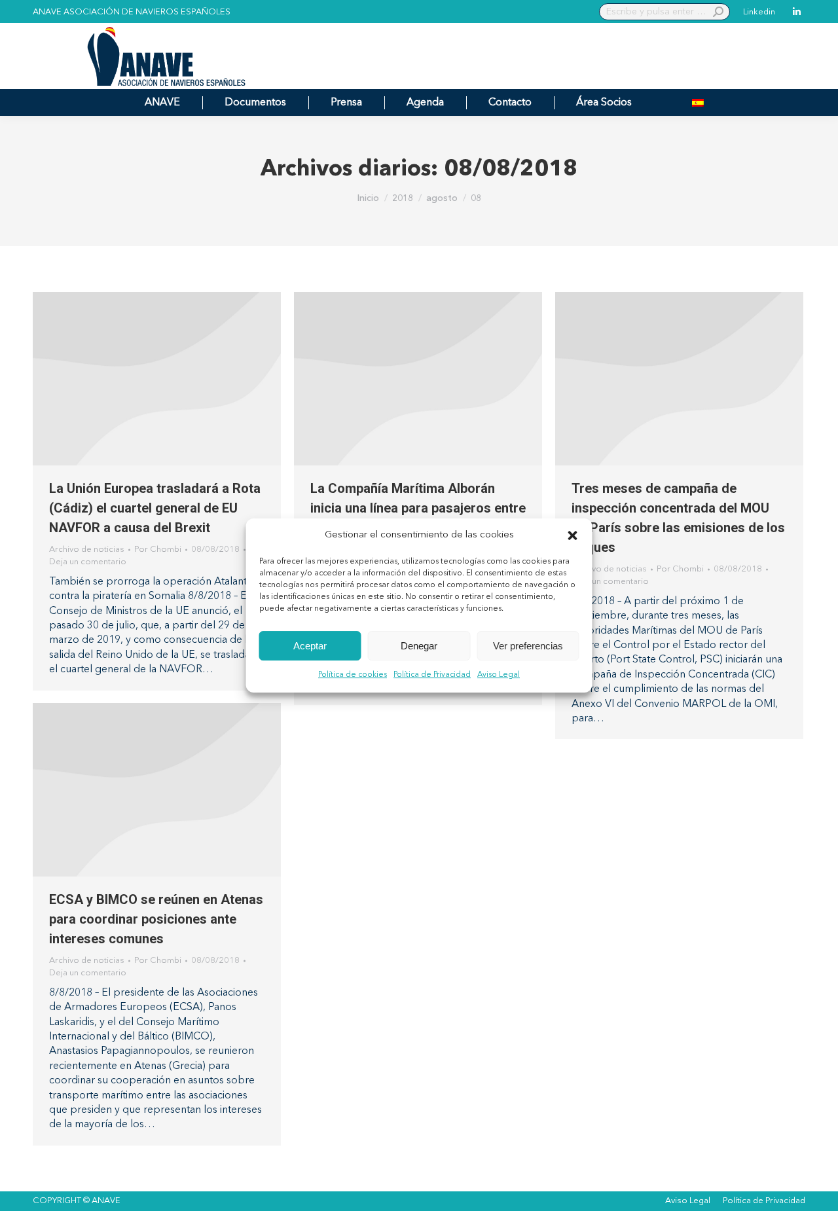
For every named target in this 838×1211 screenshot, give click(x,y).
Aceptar (310, 645)
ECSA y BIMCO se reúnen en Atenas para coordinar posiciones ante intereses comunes (156, 919)
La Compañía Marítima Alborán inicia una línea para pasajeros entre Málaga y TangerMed (418, 507)
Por (157, 549)
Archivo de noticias (86, 549)
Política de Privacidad (432, 675)
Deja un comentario (87, 562)
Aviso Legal (498, 675)
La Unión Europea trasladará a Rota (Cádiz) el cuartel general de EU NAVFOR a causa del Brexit (155, 507)
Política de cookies (352, 675)
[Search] (718, 11)
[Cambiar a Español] (697, 102)
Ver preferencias (528, 645)
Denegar (419, 645)
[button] (572, 535)
